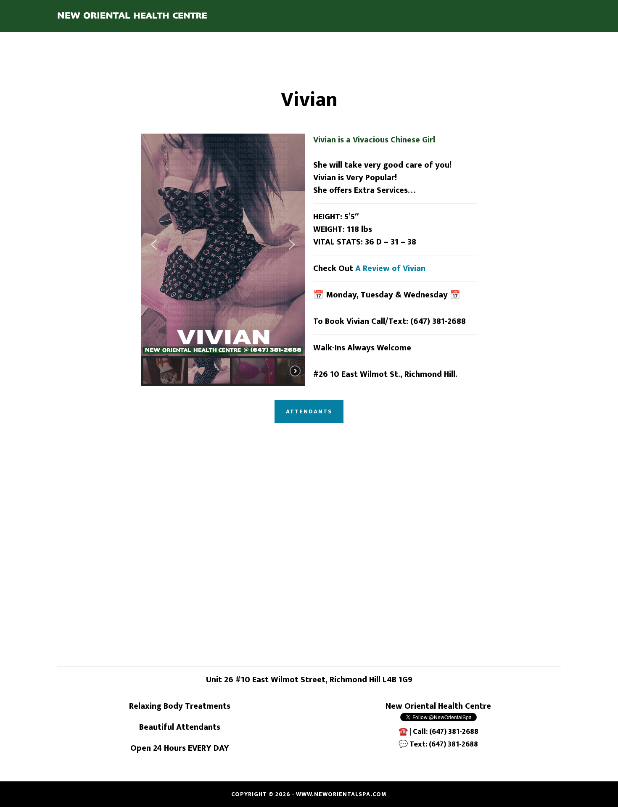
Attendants (309, 411)
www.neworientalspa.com (341, 794)
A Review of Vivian (390, 268)
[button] (154, 244)
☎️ (403, 732)
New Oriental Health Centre (132, 16)
